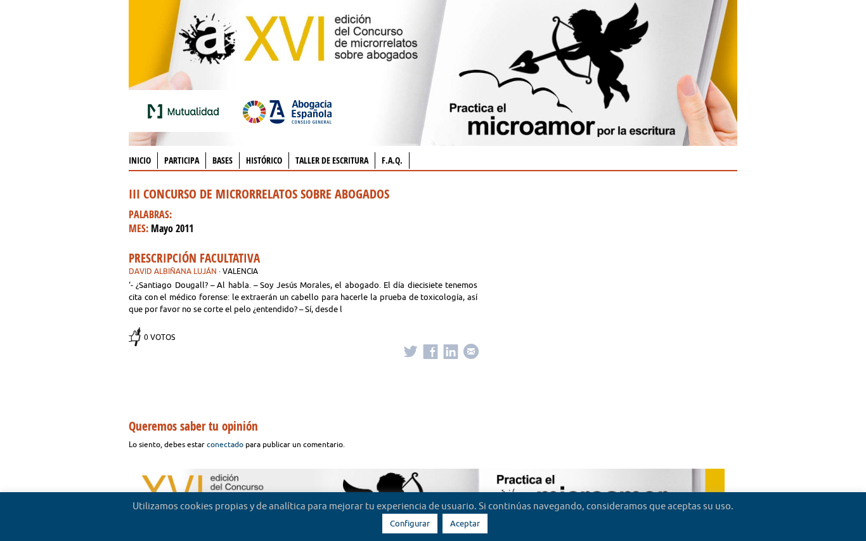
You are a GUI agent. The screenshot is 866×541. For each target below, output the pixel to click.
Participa (181, 160)
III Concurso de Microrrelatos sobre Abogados (259, 193)
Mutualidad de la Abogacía (185, 111)
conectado (225, 444)
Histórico (264, 160)
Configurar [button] (410, 523)
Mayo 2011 (172, 228)
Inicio (140, 160)
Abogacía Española (287, 111)
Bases (222, 160)
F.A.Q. (392, 160)
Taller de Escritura (331, 160)
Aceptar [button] (465, 523)
